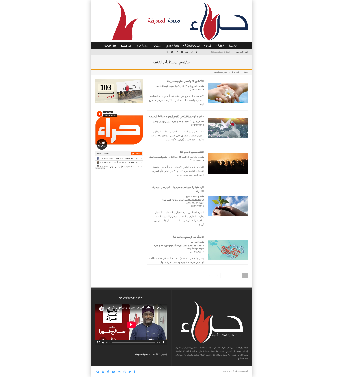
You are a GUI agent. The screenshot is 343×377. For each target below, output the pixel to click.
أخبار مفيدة (127, 45)
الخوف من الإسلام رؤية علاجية (188, 237)
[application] (131, 324)
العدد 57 (185, 121)
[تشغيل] (164, 342)
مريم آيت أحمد (196, 157)
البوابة (221, 45)
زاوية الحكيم (172, 45)
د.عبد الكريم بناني (195, 86)
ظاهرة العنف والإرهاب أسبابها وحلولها (186, 200)
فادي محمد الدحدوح (194, 196)
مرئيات (157, 45)
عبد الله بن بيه (196, 242)
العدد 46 (182, 157)
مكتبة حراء (142, 45)
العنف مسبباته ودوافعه (192, 152)
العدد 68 (197, 245)
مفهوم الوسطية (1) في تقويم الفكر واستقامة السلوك (176, 116)
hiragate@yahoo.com (145, 354)
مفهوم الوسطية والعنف (165, 86)
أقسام (209, 45)
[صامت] (103, 342)
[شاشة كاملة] (98, 342)
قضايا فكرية (179, 86)
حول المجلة (110, 45)
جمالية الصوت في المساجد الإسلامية (216, 52)
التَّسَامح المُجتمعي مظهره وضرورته (185, 81)
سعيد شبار (197, 121)
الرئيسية (232, 45)
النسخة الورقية (192, 45)
